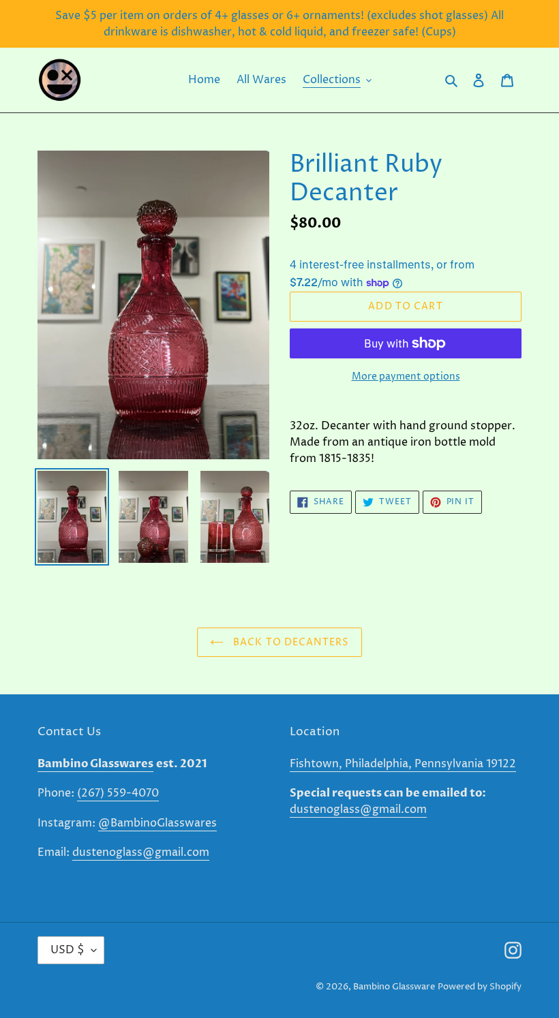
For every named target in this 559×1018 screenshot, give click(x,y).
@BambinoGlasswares (157, 823)
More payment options (406, 376)
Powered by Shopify (480, 987)
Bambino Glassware (394, 987)
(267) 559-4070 (118, 793)
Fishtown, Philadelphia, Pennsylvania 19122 (403, 763)
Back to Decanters (289, 642)
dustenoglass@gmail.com (140, 852)
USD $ (67, 949)
